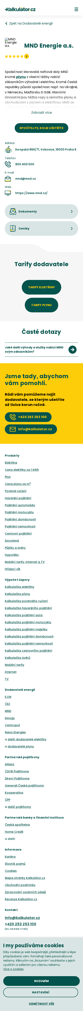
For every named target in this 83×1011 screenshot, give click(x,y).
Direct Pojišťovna (17, 778)
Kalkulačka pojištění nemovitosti (29, 644)
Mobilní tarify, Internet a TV (25, 562)
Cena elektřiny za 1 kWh (22, 470)
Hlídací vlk (12, 569)
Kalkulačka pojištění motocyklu (28, 622)
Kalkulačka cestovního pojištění (28, 651)
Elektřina (11, 463)
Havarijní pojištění (18, 498)
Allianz (9, 764)
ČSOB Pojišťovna (17, 771)
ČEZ (7, 704)
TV (7, 679)
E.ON (8, 697)
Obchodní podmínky (20, 885)
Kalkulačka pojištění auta (24, 615)
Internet (11, 672)
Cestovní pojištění (18, 534)
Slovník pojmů (15, 864)
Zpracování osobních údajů (25, 892)
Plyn (8, 477)
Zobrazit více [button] (41, 112)
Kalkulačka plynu (17, 594)
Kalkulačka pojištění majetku (26, 629)
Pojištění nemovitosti (20, 526)
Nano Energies (15, 732)
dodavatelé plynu (21, 746)
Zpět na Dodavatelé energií (31, 23)
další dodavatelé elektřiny (27, 739)
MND (8, 711)
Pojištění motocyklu (19, 512)
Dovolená (12, 541)
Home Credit (14, 832)
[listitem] (41, 350)
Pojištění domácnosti (20, 519)
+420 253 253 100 (20, 924)
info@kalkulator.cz (22, 917)
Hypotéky (12, 555)
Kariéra (10, 857)
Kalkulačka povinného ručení (26, 601)
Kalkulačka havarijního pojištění (28, 608)
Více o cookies (13, 969)
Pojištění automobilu (20, 505)
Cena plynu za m (18, 484)
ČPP (7, 800)
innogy (10, 718)
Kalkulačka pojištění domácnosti (29, 636)
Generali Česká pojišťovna (24, 786)
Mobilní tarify (14, 665)
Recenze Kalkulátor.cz (21, 899)
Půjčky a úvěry (15, 548)
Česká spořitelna (17, 825)
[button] (76, 9)
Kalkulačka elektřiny (19, 587)
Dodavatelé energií (20, 690)
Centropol (12, 725)
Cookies (11, 871)
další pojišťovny (19, 807)
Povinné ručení (15, 491)
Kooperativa (14, 793)
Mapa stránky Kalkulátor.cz (25, 878)
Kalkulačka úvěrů (17, 658)
